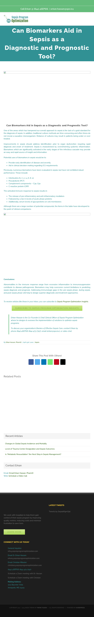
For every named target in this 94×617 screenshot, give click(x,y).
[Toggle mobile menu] (89, 19)
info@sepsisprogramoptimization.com (23, 551)
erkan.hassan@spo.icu (62, 9)
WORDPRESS (80, 608)
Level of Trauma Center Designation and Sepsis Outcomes (30, 449)
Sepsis (37, 342)
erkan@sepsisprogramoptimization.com (24, 558)
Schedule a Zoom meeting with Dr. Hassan (25, 574)
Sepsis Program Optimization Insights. (72, 301)
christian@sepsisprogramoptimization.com (25, 565)
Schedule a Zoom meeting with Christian (24, 578)
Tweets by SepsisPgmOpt (59, 511)
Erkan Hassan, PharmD (13, 342)
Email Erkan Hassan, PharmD (21, 473)
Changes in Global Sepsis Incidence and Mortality (26, 444)
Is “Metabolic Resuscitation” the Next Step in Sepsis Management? (33, 454)
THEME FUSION (42, 608)
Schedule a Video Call (18, 476)
